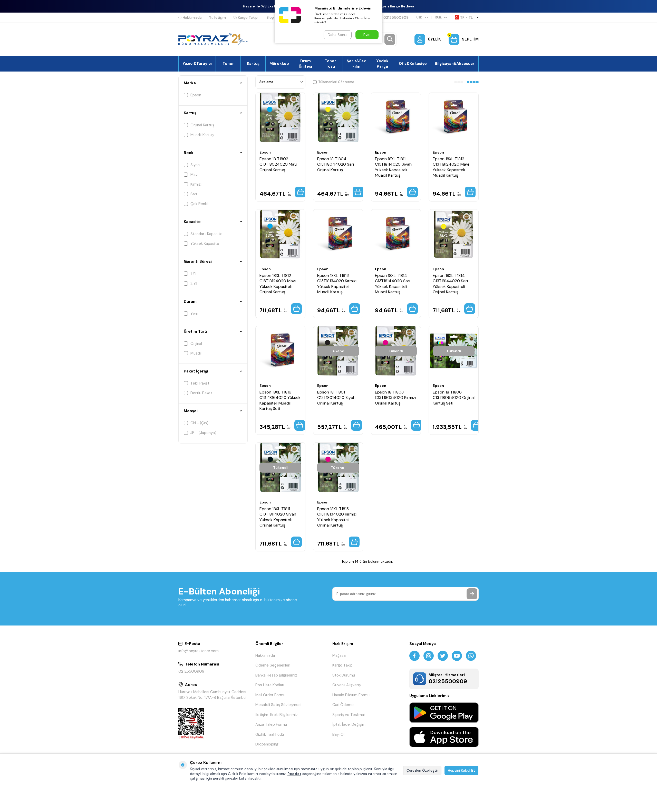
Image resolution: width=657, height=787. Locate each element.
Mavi (194, 174)
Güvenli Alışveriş (346, 685)
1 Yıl (193, 273)
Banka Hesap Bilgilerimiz (276, 675)
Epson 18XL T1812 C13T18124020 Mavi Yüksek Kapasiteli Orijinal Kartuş (277, 284)
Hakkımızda (192, 17)
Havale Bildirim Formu (351, 695)
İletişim (220, 17)
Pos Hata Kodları (269, 685)
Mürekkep (279, 63)
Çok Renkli (199, 203)
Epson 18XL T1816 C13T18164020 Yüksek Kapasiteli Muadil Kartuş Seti (280, 400)
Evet (367, 34)
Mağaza (339, 655)
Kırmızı (195, 184)
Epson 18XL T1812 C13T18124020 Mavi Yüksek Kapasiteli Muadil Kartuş (451, 167)
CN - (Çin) (199, 423)
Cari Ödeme (343, 704)
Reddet (294, 773)
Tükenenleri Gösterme (336, 82)
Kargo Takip (248, 17)
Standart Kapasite (206, 233)
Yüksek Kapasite (204, 243)
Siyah (195, 164)
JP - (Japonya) (203, 432)
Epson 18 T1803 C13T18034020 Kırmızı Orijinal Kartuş (395, 397)
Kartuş (253, 63)
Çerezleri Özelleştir (422, 770)
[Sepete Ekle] (300, 192)
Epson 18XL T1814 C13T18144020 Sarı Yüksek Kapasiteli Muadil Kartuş (392, 284)
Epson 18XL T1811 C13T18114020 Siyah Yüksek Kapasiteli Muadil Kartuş (393, 167)
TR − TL (466, 17)
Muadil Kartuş (202, 134)
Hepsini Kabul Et (461, 770)
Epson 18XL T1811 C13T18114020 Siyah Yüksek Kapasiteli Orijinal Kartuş (277, 517)
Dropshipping (266, 744)
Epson (195, 95)
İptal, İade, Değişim (348, 724)
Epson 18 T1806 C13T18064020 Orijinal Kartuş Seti (454, 397)
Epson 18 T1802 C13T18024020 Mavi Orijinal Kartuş (278, 164)
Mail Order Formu (270, 695)
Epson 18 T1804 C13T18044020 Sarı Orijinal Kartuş (335, 164)
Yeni (194, 313)
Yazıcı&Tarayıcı (197, 63)
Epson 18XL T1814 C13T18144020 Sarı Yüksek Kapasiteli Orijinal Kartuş (450, 284)
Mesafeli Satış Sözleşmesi (278, 704)
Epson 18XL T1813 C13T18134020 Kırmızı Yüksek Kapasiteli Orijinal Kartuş (336, 517)
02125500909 (396, 17)
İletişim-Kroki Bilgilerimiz (276, 714)
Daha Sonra (337, 34)
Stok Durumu (343, 675)
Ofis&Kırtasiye (413, 63)
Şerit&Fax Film (356, 63)
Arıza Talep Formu (271, 724)
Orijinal (196, 343)
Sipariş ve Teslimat (349, 714)
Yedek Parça (382, 63)
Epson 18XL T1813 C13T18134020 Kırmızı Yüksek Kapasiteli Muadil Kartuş (336, 284)
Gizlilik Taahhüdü (269, 734)
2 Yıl (193, 283)
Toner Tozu (330, 63)
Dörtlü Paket (201, 393)
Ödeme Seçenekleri (272, 665)
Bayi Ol (338, 734)
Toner (228, 63)
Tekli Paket (199, 383)
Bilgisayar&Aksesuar (455, 63)
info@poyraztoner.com (198, 650)
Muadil (195, 353)
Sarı (193, 194)
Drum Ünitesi (305, 63)
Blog (270, 17)
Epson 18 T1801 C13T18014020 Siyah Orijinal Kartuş (336, 397)
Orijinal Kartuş (202, 125)
